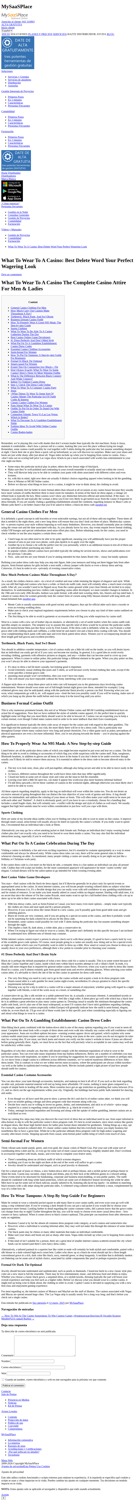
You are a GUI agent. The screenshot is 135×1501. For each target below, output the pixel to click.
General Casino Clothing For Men (28, 307)
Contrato (12, 1417)
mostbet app (29, 599)
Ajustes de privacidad (12, 1466)
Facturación (7, 131)
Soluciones (7, 71)
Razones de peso (16, 1446)
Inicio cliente (8, 27)
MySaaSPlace (8, 1434)
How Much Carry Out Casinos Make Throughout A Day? (30, 312)
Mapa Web (7, 1460)
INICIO (6, 34)
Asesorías (13, 85)
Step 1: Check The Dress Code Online (31, 384)
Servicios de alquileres (19, 79)
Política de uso (15, 1422)
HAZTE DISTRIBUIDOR (81, 34)
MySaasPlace (76, 1303)
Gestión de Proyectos (19, 218)
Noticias (12, 1402)
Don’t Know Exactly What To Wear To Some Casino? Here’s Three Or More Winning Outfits (35, 371)
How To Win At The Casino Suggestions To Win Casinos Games (36, 1315)
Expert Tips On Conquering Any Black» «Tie (34, 367)
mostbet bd (101, 504)
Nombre (5, 1361)
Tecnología (13, 1454)
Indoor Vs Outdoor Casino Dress (28, 381)
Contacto (6, 1391)
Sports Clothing (19, 328)
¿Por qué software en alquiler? (23, 1451)
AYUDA (101, 34)
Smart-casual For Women (24, 364)
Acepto (5, 1494)
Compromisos (15, 1428)
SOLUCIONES (19, 34)
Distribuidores (8, 175)
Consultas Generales (18, 215)
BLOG (110, 34)
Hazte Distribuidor (11, 173)
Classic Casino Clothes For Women (29, 402)
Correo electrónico (11, 1367)
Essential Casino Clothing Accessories (30, 349)
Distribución (14, 82)
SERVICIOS (60, 34)
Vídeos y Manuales (11, 229)
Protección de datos (18, 1420)
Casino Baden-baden (21, 432)
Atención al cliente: (18, 21)
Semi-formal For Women (24, 352)
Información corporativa (20, 1440)
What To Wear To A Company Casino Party (33, 387)
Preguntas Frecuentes (19, 105)
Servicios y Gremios (18, 76)
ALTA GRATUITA (11, 24)
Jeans (13, 390)
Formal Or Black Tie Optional (26, 361)
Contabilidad (8, 111)
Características (15, 102)
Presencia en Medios (18, 1399)
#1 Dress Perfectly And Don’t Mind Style (32, 340)
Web (3, 1373)
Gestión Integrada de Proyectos (17, 91)
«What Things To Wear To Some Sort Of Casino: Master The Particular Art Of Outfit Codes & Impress (33, 396)
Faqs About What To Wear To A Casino (31, 405)
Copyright (13, 1425)
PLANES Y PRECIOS (40, 34)
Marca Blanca (8, 178)
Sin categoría (39, 1303)
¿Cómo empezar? (10, 203)
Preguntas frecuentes (12, 206)
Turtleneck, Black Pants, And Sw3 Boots (32, 316)
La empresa (14, 1443)
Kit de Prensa (15, 1405)
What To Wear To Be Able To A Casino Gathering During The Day (31, 333)
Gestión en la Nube (18, 212)
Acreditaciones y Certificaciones (24, 1449)
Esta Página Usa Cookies (37, 1466)
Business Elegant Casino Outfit (27, 319)
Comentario (7, 1355)
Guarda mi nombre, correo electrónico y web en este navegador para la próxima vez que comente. (56, 1379)
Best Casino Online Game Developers (30, 337)
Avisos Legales (9, 1411)
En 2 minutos (15, 99)
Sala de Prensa (8, 1394)
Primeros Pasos (16, 96)
